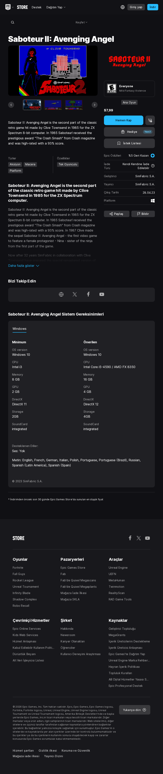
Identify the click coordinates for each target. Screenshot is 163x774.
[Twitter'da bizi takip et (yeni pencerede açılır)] (75, 295)
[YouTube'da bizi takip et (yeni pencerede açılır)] (102, 295)
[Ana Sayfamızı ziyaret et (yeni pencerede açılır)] (61, 295)
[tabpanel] (81, 385)
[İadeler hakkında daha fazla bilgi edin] (153, 166)
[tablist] (81, 329)
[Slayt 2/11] (53, 105)
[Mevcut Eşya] (32, 105)
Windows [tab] (19, 329)
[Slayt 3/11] (74, 105)
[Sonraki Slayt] (95, 105)
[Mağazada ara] (12, 22)
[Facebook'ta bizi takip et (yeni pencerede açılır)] (88, 295)
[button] (53, 265)
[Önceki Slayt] (11, 105)
